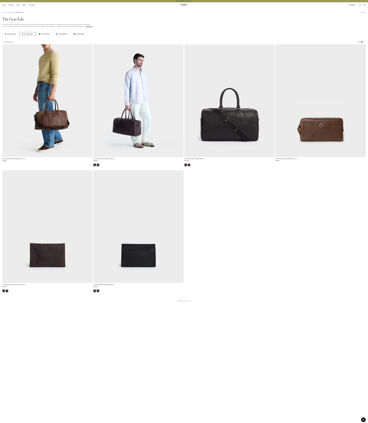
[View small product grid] (364, 42)
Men (18, 5)
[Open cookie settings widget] (363, 419)
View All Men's (11, 12)
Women (11, 5)
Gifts (24, 5)
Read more (89, 26)
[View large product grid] (362, 42)
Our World (352, 5)
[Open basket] (364, 5)
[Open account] (360, 5)
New (4, 5)
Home (4, 12)
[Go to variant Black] (94, 165)
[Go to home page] (184, 5)
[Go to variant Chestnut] (98, 165)
